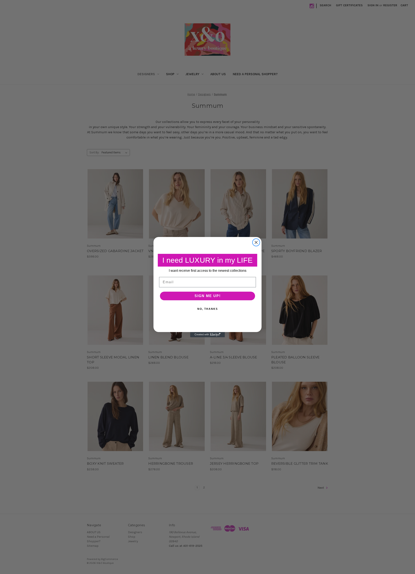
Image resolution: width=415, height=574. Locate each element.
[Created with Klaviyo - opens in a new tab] (207, 334)
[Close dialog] (256, 242)
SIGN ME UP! (208, 295)
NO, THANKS (207, 308)
